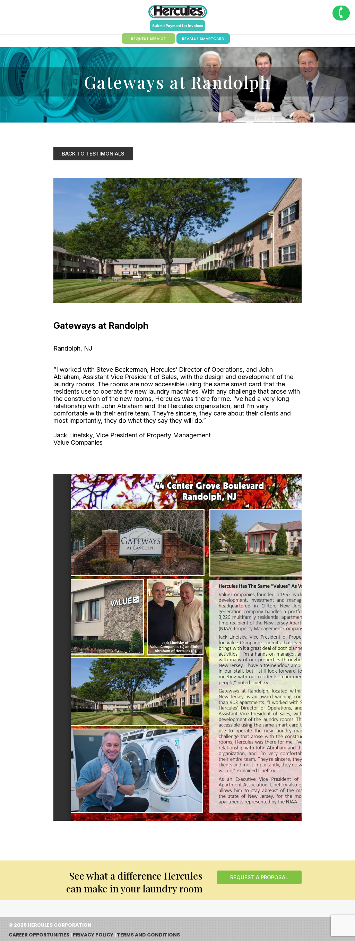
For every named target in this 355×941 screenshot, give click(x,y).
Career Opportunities (39, 934)
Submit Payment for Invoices (177, 26)
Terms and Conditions (148, 934)
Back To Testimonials (93, 153)
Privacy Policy (93, 934)
